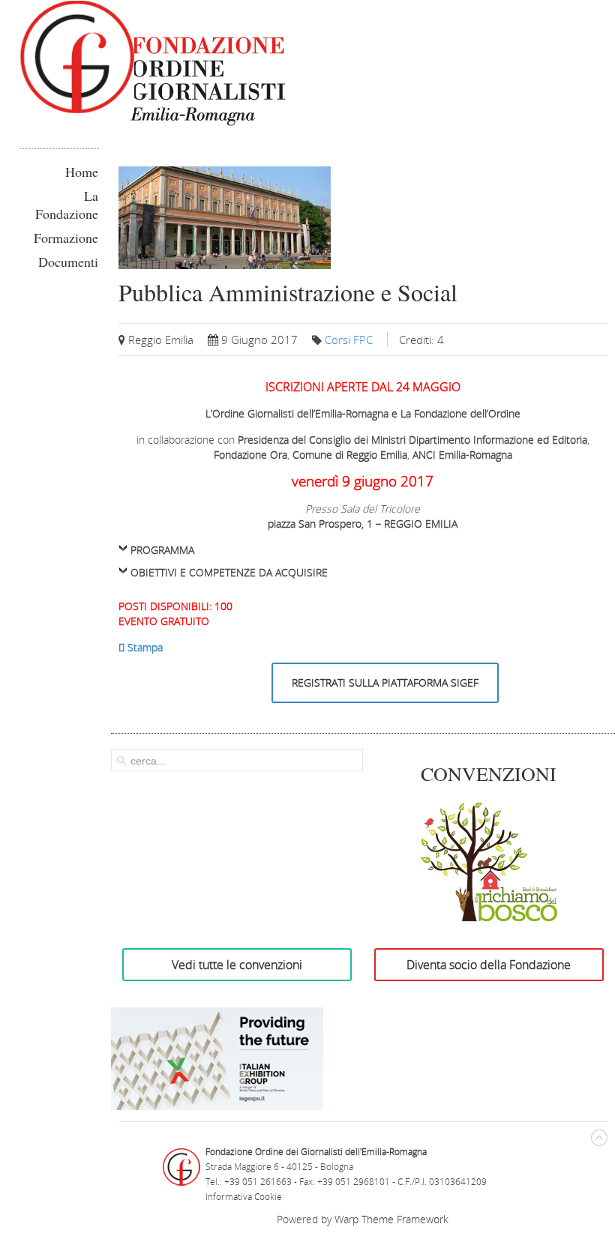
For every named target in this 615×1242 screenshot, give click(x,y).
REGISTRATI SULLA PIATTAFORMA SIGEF (385, 682)
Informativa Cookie (244, 1196)
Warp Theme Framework (391, 1219)
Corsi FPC (349, 339)
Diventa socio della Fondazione (488, 964)
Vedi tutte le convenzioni (237, 964)
